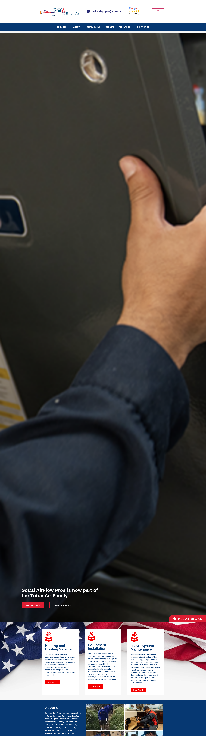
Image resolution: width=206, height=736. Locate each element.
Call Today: (106, 11)
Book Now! (157, 11)
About (76, 27)
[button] (136, 11)
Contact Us (143, 27)
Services (61, 27)
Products (109, 27)
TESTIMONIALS (93, 27)
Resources (124, 27)
